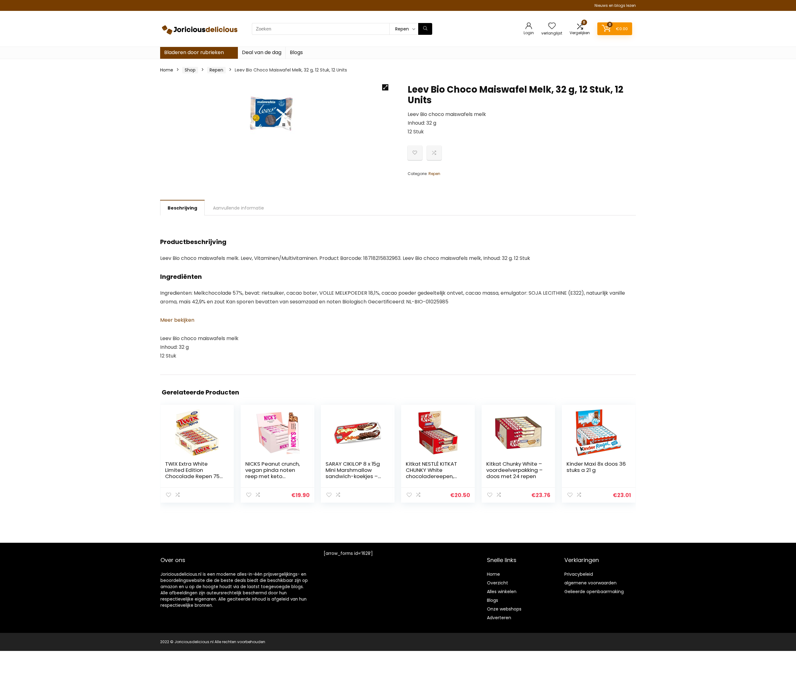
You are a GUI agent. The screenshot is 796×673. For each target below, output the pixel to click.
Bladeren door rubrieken (194, 52)
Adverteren (499, 618)
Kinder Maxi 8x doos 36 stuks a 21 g (596, 467)
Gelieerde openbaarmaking (594, 591)
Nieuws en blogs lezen (615, 5)
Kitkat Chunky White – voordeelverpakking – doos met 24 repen (514, 470)
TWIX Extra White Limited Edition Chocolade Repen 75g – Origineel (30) (194, 473)
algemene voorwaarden (590, 583)
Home (166, 70)
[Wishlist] (552, 26)
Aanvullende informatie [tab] (238, 208)
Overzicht (497, 583)
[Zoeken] (425, 29)
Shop (190, 70)
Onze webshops (504, 609)
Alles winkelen (501, 591)
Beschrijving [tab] (182, 208)
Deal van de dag (261, 52)
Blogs (296, 52)
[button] (385, 87)
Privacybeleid (578, 574)
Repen (216, 70)
